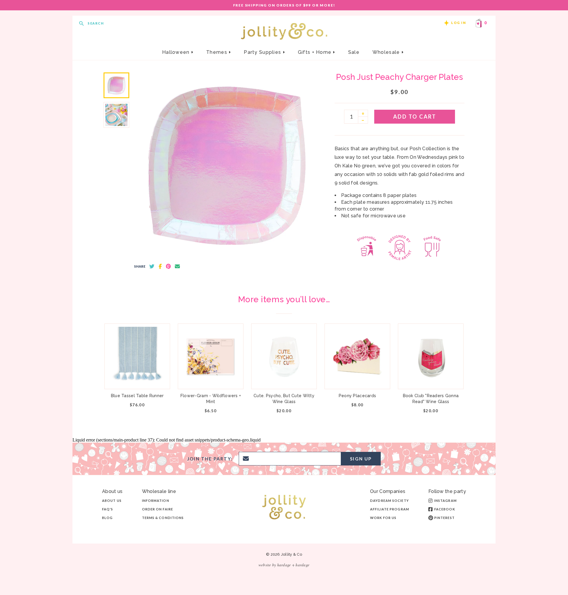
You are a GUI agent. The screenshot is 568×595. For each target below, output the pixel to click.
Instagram (445, 500)
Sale (353, 52)
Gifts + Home (315, 52)
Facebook (444, 509)
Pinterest (444, 518)
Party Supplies (263, 52)
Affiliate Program (389, 509)
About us (112, 500)
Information (155, 500)
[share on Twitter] (151, 266)
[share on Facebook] (160, 266)
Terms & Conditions (163, 518)
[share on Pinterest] (168, 266)
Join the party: (210, 459)
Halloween (176, 52)
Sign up (361, 458)
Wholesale (386, 52)
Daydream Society (389, 500)
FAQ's (107, 509)
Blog (107, 518)
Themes (217, 52)
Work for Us (383, 518)
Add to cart (414, 116)
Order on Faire (157, 509)
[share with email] (177, 266)
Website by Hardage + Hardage (284, 564)
